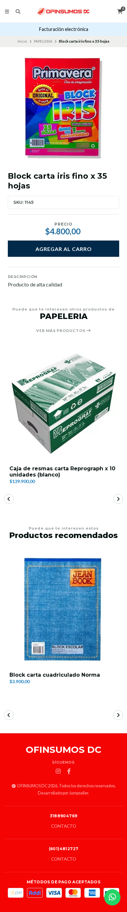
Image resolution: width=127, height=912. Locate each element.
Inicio (22, 41)
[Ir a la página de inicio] (63, 11)
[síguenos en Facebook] (69, 771)
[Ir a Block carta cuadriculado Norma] (63, 609)
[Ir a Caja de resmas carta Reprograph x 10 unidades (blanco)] (63, 404)
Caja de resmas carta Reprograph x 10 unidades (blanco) (62, 471)
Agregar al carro (63, 249)
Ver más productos (61, 331)
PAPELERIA (43, 41)
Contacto (63, 826)
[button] (9, 499)
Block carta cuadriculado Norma (54, 675)
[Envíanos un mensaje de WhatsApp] (112, 897)
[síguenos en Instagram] (58, 771)
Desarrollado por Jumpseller (63, 793)
